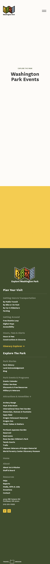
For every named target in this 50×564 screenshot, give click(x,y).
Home (6, 458)
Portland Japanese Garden (14, 430)
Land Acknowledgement (13, 368)
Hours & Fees (8, 336)
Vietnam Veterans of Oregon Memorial (20, 448)
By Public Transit (10, 302)
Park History (8, 365)
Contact (6, 493)
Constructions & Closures (14, 340)
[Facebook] (4, 511)
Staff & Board (9, 470)
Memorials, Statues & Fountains (17, 412)
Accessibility (8, 327)
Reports (6, 483)
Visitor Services (10, 384)
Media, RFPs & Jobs (11, 487)
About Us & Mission (11, 467)
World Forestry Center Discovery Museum (21, 451)
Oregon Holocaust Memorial (15, 418)
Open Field (7, 415)
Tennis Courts (9, 442)
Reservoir (7, 433)
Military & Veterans (11, 390)
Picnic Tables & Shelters (13, 424)
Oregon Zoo (8, 421)
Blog (5, 371)
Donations (7, 490)
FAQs (5, 480)
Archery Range (9, 402)
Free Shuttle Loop (11, 320)
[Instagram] (9, 511)
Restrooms (8, 436)
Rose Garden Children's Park (15, 439)
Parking (6, 311)
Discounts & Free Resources (15, 387)
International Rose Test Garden (17, 409)
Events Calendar (10, 381)
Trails (5, 445)
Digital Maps (8, 324)
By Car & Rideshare (11, 308)
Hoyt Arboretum (10, 405)
